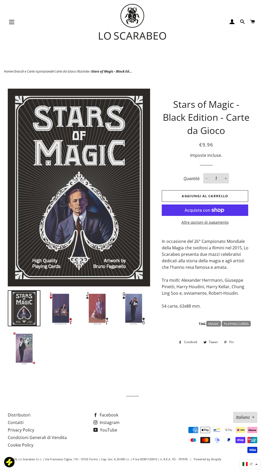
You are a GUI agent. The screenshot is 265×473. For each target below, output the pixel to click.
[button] (250, 464)
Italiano (243, 417)
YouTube (108, 430)
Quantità (191, 178)
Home (8, 71)
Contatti (16, 422)
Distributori (19, 415)
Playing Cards (236, 323)
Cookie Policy (20, 445)
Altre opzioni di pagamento (205, 222)
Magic (213, 323)
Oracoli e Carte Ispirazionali (33, 71)
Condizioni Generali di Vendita (37, 437)
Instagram (109, 422)
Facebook (108, 415)
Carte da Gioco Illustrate (72, 71)
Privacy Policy (21, 430)
